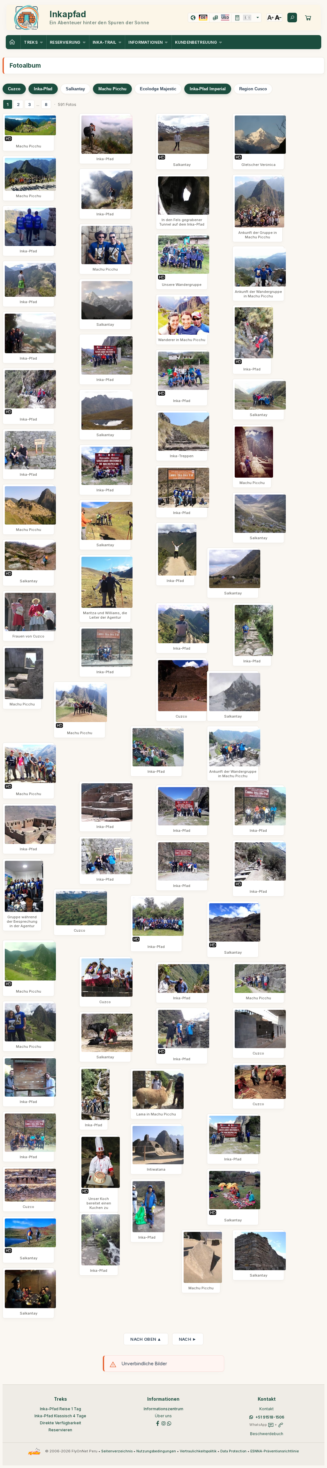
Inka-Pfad (43, 88)
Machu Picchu (112, 88)
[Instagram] (163, 1422)
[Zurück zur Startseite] (13, 42)
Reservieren (60, 1429)
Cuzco (14, 88)
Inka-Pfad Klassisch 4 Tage (60, 1415)
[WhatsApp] (169, 1422)
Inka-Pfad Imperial (208, 88)
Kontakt (266, 1408)
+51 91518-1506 (269, 1417)
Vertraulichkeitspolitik (198, 1451)
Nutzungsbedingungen (156, 1451)
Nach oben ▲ (145, 1339)
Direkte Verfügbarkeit (60, 1422)
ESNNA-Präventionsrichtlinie (274, 1451)
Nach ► (188, 1339)
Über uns (163, 1415)
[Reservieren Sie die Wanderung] (308, 17)
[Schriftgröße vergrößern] (270, 17)
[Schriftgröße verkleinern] (278, 17)
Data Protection (233, 1451)
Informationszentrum (163, 1408)
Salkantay (75, 88)
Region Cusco (253, 88)
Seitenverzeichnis (117, 1451)
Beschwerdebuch (266, 1433)
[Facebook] (158, 1422)
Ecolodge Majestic (158, 88)
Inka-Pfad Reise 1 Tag (60, 1408)
